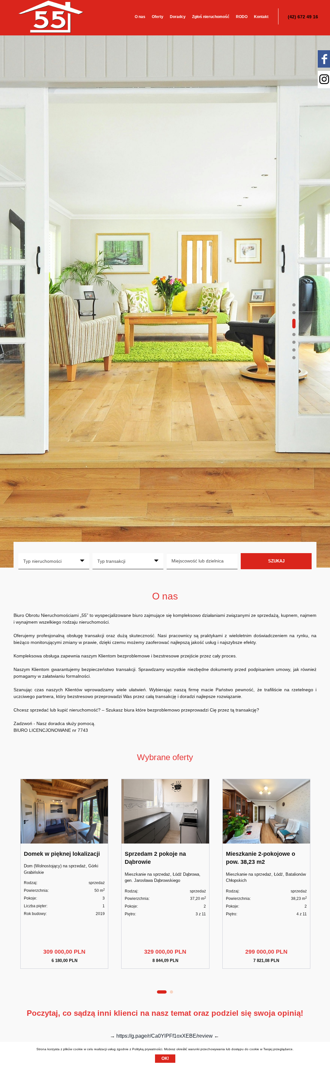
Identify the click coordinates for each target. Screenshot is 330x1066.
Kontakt (261, 16)
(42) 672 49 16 (303, 16)
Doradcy (178, 16)
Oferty (157, 16)
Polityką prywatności (147, 1049)
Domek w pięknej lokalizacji (62, 854)
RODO (242, 16)
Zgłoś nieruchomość (210, 16)
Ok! (165, 1058)
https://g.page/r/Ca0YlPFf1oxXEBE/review (164, 1036)
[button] (294, 305)
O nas (140, 16)
